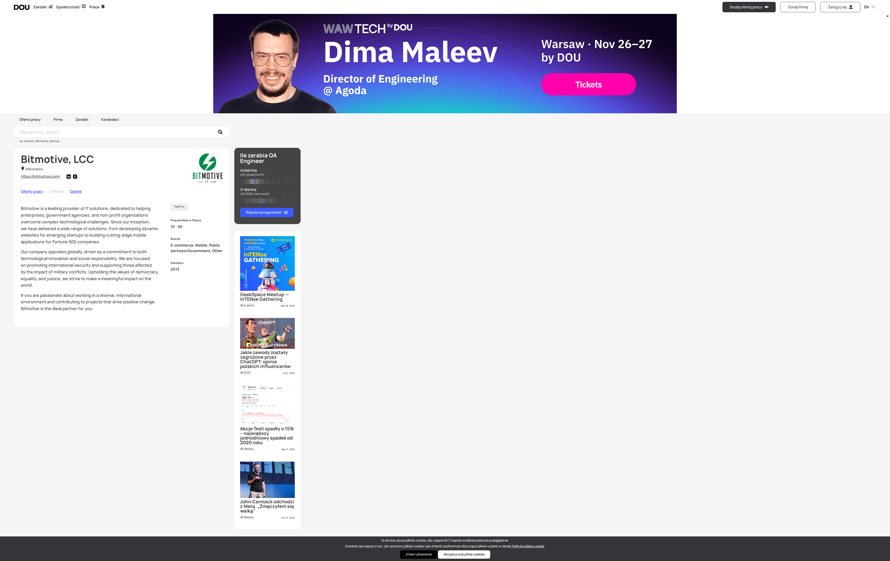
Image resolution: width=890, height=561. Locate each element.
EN (866, 7)
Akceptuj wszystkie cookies (464, 554)
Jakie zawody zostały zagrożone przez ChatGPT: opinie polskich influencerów (265, 359)
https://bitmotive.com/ (40, 176)
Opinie (76, 191)
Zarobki (40, 7)
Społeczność (68, 7)
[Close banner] (887, 15)
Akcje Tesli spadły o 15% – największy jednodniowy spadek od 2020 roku (267, 435)
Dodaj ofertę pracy (746, 7)
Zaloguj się (837, 7)
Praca (94, 7)
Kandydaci (110, 119)
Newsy (249, 449)
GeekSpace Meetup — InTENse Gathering (264, 296)
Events (249, 305)
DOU (247, 372)
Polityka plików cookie (528, 546)
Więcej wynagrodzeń (264, 212)
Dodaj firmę (798, 7)
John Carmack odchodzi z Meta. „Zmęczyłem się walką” (267, 506)
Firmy (58, 119)
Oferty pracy (30, 119)
